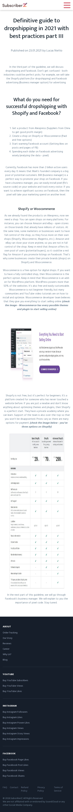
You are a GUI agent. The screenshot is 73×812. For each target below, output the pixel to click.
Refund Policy (24, 788)
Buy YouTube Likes (12, 691)
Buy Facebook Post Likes (15, 765)
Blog (5, 659)
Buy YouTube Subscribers (15, 680)
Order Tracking (10, 632)
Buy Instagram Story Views (16, 733)
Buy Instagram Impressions (16, 739)
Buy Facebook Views (13, 770)
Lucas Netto (54, 50)
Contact (14, 787)
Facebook (9, 753)
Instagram (10, 705)
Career (6, 648)
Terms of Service (58, 788)
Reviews (7, 643)
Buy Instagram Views (13, 728)
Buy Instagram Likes (12, 717)
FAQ (5, 787)
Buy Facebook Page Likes (16, 759)
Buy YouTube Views (13, 685)
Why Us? (7, 654)
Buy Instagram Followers (15, 711)
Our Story (7, 638)
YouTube (8, 674)
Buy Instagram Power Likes (16, 722)
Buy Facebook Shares (13, 775)
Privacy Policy (41, 788)
